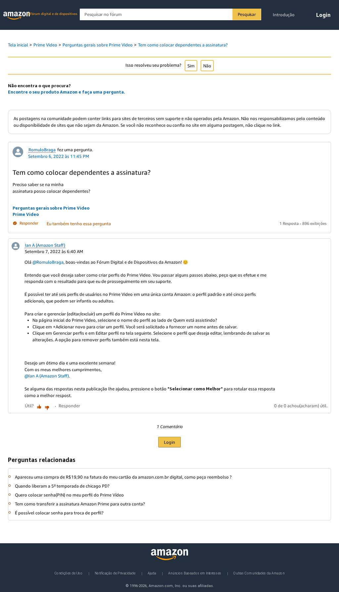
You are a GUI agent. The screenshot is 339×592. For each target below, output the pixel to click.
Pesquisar (247, 14)
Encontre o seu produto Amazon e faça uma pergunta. (66, 92)
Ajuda (152, 573)
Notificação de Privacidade (115, 573)
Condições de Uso (69, 573)
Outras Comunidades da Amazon (258, 573)
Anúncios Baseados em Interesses (194, 573)
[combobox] (170, 14)
